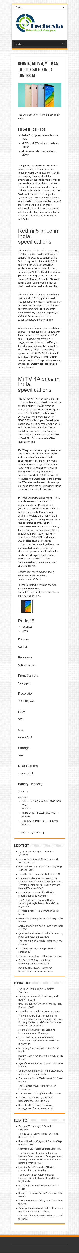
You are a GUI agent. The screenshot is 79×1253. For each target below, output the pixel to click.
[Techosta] (39, 30)
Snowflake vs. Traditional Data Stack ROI (39, 874)
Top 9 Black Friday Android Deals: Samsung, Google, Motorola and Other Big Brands (38, 903)
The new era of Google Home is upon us (39, 956)
